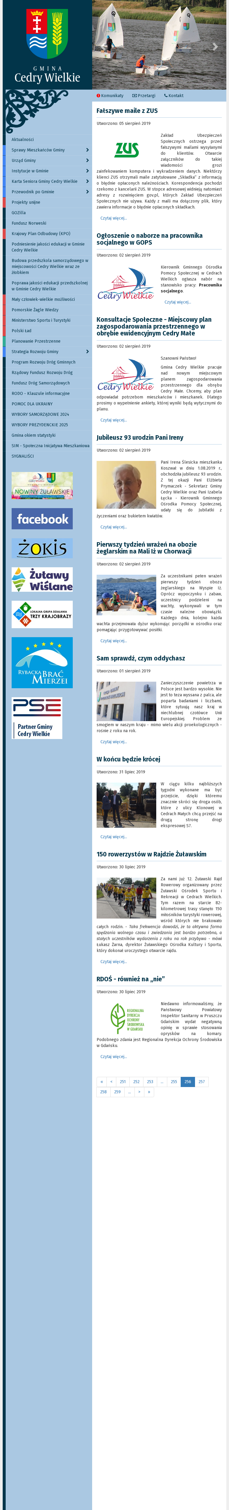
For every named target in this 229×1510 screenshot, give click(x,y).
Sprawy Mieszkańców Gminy (38, 150)
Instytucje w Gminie (30, 171)
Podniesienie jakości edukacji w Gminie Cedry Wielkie (48, 247)
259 (117, 1091)
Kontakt (175, 95)
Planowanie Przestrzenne (36, 341)
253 (150, 1081)
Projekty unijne (26, 202)
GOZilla (19, 212)
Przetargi (146, 95)
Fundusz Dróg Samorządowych (41, 383)
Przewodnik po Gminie (33, 191)
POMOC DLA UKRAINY (32, 404)
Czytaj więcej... (113, 218)
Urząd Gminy (24, 160)
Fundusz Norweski (29, 223)
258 (103, 1091)
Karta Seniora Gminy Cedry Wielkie (45, 181)
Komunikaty (112, 95)
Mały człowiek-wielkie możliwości (43, 299)
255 (174, 1081)
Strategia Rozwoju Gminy (35, 351)
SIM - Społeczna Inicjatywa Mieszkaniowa (50, 445)
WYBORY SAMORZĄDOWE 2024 (40, 414)
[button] (102, 45)
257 (202, 1081)
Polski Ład (21, 330)
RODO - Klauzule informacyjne (41, 393)
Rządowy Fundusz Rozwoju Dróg (42, 372)
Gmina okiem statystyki (33, 435)
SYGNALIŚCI (23, 456)
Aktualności (23, 139)
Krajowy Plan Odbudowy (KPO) (41, 233)
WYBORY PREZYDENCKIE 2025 (40, 424)
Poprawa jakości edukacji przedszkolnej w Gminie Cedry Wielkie (50, 286)
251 (123, 1081)
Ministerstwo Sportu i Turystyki (41, 320)
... (162, 1081)
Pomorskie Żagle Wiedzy (35, 309)
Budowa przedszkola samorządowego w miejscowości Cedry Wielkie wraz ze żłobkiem (50, 266)
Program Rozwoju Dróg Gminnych (43, 362)
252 (136, 1081)
